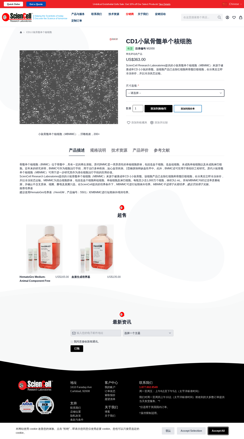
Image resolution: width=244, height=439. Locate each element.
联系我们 (75, 407)
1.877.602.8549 (148, 387)
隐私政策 (75, 415)
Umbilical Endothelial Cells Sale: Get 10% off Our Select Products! (131, 4)
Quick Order (13, 4)
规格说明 (98, 150)
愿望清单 (110, 399)
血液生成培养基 (81, 276)
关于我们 (110, 415)
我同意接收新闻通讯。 (87, 341)
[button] (232, 4)
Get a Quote (36, 4)
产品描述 (77, 150)
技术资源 (119, 150)
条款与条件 (76, 419)
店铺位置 (75, 411)
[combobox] (202, 17)
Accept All (218, 430)
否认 (168, 430)
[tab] (77, 150)
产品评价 (141, 150)
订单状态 (110, 391)
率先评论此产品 (134, 54)
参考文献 (162, 150)
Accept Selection (191, 430)
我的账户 (110, 387)
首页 (21, 32)
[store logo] (34, 17)
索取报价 (110, 395)
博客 (107, 411)
